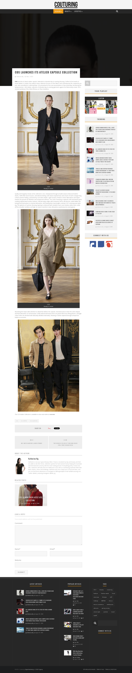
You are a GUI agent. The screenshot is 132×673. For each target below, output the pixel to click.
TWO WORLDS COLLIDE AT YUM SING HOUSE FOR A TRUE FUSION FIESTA (65, 444)
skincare (96, 608)
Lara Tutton (77, 657)
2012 (95, 590)
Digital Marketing (29, 669)
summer (105, 612)
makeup (96, 601)
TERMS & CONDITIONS (110, 669)
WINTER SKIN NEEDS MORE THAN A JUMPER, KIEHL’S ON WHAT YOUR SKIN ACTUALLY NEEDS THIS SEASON (104, 160)
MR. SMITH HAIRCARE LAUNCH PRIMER (31, 443)
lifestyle (104, 597)
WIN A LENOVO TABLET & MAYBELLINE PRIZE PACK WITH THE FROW (78, 611)
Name (17, 549)
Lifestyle (77, 11)
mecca (111, 601)
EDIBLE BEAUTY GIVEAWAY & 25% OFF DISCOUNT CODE (78, 625)
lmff (111, 597)
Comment (18, 523)
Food (113, 593)
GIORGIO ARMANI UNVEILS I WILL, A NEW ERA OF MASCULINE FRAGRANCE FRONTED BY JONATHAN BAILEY (105, 129)
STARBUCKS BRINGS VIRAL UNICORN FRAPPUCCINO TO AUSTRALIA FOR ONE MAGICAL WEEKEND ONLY (105, 181)
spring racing (105, 608)
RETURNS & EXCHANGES (89, 669)
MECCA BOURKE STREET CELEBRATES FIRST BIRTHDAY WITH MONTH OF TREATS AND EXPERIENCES (105, 203)
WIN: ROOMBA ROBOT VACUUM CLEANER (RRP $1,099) (78, 638)
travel (113, 612)
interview (96, 597)
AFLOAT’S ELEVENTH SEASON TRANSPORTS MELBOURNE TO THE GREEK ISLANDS (105, 192)
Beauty (67, 11)
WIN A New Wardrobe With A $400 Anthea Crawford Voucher (78, 653)
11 (83, 618)
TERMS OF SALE (100, 669)
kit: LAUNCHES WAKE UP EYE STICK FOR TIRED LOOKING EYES (105, 150)
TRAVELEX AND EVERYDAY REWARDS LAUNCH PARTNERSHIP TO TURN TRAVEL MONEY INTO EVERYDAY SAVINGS (105, 170)
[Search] (117, 11)
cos (17, 421)
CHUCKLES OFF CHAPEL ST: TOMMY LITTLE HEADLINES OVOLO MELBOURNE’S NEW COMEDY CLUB (105, 140)
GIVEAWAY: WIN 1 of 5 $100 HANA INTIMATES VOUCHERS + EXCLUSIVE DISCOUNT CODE (78, 594)
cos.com (52, 414)
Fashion (58, 11)
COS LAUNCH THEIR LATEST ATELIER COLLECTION (32, 499)
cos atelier (24, 421)
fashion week (105, 593)
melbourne (110, 604)
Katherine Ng (20, 76)
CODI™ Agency (39, 669)
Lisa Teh (76, 601)
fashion (96, 593)
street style (97, 612)
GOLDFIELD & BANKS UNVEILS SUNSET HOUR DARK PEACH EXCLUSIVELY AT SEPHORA (105, 222)
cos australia (34, 421)
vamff (95, 615)
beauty (102, 590)
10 (75, 646)
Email (52, 549)
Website (18, 560)
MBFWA (103, 601)
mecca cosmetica (99, 604)
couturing (109, 590)
